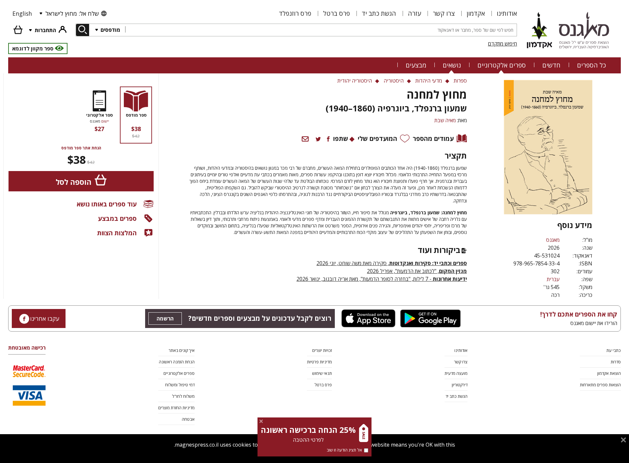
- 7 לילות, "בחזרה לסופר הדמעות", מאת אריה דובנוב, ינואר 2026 (381, 278)
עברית (553, 279)
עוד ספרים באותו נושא (107, 204)
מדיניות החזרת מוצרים (176, 408)
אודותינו (507, 13)
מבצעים (416, 65)
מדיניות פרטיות (319, 362)
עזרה (414, 13)
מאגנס (553, 239)
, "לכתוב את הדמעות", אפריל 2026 (417, 271)
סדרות (616, 362)
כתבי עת (613, 350)
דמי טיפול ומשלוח (180, 385)
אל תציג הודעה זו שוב (344, 450)
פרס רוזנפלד (295, 13)
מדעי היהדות (428, 80)
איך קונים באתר (182, 350)
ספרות (460, 80)
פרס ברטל (336, 13)
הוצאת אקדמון (609, 373)
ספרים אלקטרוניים (501, 65)
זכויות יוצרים (322, 350)
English (22, 13)
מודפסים (109, 29)
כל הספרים (591, 65)
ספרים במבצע (117, 218)
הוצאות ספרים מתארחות (600, 385)
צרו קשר (444, 13)
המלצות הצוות (117, 232)
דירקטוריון (459, 385)
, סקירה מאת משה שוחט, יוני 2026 (391, 263)
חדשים (551, 65)
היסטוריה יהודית (354, 80)
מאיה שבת (445, 120)
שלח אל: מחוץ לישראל (72, 13)
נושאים (452, 65)
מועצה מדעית (456, 373)
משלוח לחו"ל (183, 396)
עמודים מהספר (433, 138)
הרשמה (165, 318)
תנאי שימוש (322, 373)
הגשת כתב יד (379, 13)
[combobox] (321, 30)
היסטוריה (394, 80)
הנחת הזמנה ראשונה (177, 362)
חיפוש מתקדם (502, 43)
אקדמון (476, 13)
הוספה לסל (73, 182)
